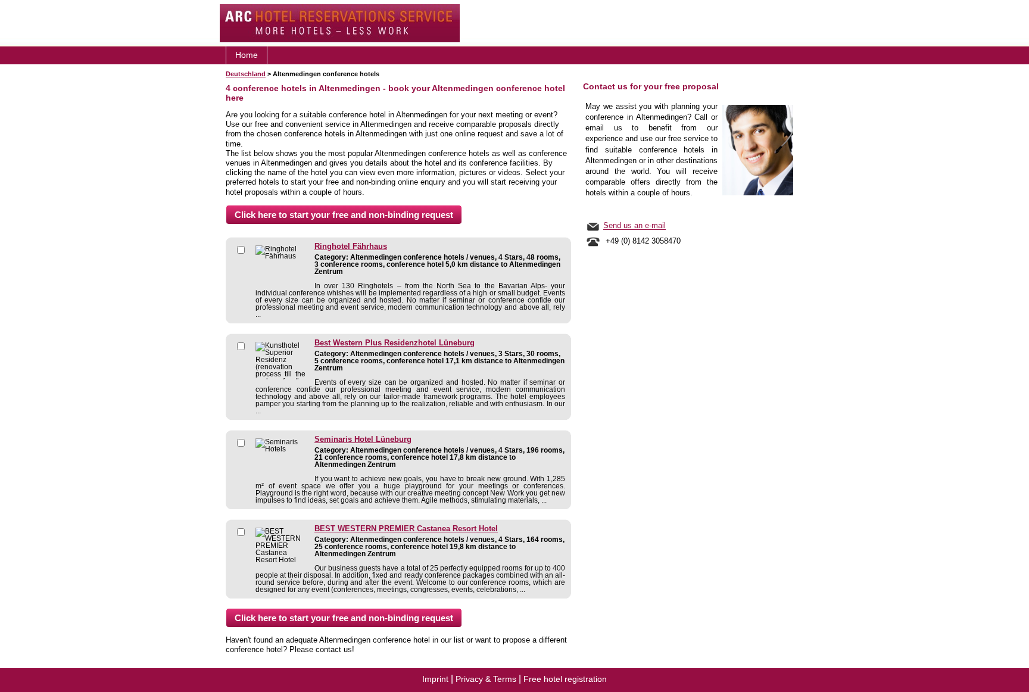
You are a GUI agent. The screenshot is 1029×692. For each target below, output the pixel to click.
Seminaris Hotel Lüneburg (362, 439)
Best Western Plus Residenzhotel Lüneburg (394, 343)
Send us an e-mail (634, 226)
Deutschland (246, 73)
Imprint (435, 679)
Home (246, 55)
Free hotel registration (565, 679)
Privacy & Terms (486, 679)
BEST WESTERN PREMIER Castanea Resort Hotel (406, 529)
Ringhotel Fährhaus (350, 246)
